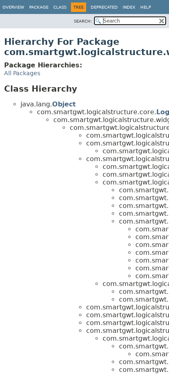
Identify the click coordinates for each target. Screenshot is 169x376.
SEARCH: (83, 21)
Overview (13, 7)
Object (64, 104)
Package (38, 7)
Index (129, 7)
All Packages (22, 73)
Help (145, 7)
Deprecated (104, 7)
